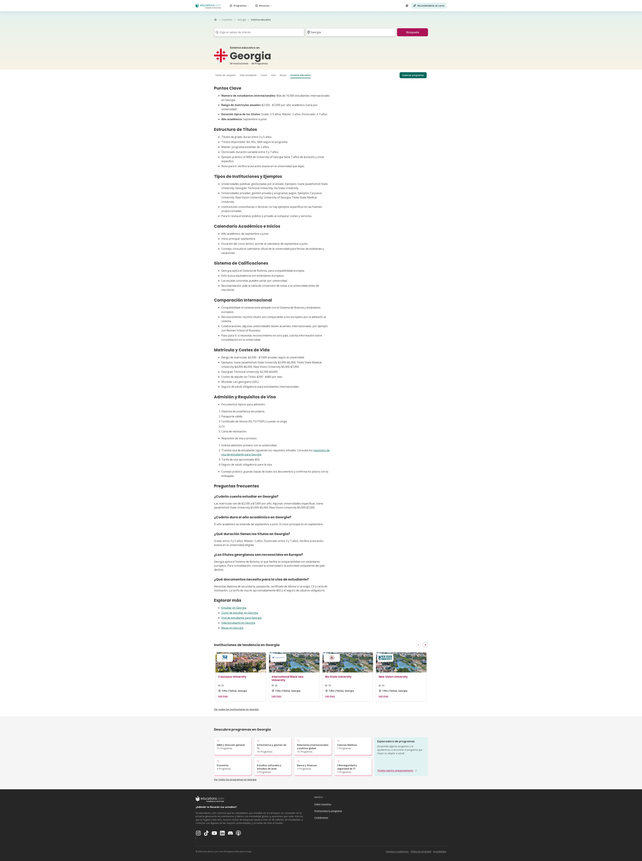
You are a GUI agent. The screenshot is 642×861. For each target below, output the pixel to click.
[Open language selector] (407, 6)
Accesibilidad (439, 851)
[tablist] (321, 75)
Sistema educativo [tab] (300, 75)
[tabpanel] (321, 358)
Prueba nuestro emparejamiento (395, 770)
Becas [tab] (283, 75)
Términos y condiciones (397, 851)
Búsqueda (412, 32)
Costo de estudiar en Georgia (239, 613)
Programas (240, 5)
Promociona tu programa (328, 811)
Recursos (264, 5)
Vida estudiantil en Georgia (238, 623)
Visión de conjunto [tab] (225, 75)
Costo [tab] (263, 75)
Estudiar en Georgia (233, 608)
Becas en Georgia (232, 628)
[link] (261, 19)
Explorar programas (413, 75)
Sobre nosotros (322, 804)
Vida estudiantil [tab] (248, 75)
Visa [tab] (273, 75)
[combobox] (258, 32)
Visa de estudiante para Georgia (241, 618)
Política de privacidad (421, 851)
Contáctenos (321, 817)
